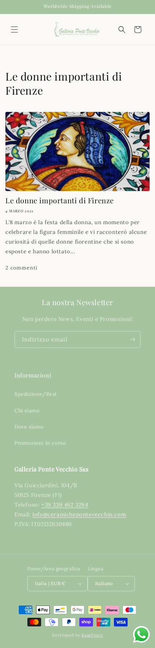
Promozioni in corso (40, 443)
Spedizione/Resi (35, 394)
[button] (14, 29)
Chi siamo (26, 410)
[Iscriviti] (132, 339)
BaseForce (92, 635)
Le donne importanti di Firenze (59, 200)
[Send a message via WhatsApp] (141, 634)
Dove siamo (29, 426)
